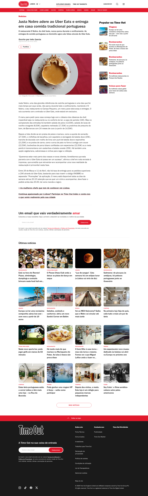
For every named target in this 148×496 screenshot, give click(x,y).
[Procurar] (117, 4)
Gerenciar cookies (81, 473)
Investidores (79, 442)
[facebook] (31, 488)
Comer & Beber (44, 10)
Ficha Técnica (79, 432)
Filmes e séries (70, 10)
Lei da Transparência (82, 468)
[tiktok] (25, 488)
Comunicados (79, 437)
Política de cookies (81, 459)
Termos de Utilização (53, 228)
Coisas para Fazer (32, 10)
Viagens (86, 10)
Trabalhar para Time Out (83, 446)
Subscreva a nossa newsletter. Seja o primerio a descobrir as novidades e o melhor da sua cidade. (51, 217)
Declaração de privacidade (80, 453)
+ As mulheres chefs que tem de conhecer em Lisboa (44, 188)
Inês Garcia (35, 39)
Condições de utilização (83, 463)
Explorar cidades (63, 4)
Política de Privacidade (68, 228)
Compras (61, 10)
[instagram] (20, 488)
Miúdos (79, 10)
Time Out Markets (80, 4)
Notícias (21, 10)
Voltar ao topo (76, 418)
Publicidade (98, 432)
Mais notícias (74, 405)
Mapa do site (79, 481)
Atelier (93, 10)
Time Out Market (102, 10)
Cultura (53, 10)
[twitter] (36, 488)
